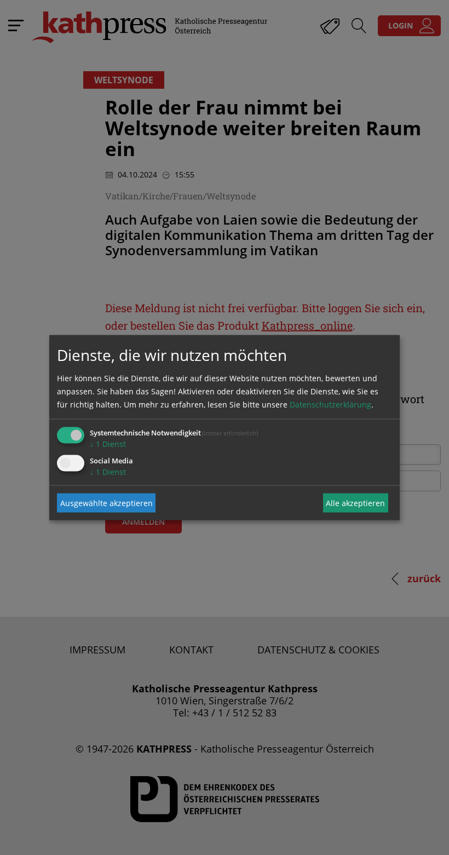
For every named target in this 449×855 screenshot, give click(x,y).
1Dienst (108, 444)
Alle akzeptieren (355, 502)
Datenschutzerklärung (330, 404)
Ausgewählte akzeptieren (106, 502)
